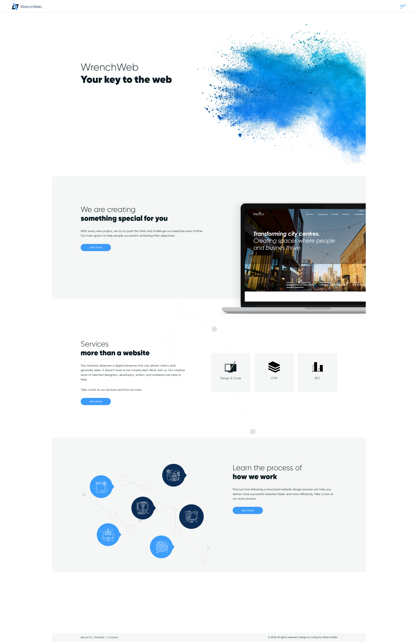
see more (95, 247)
